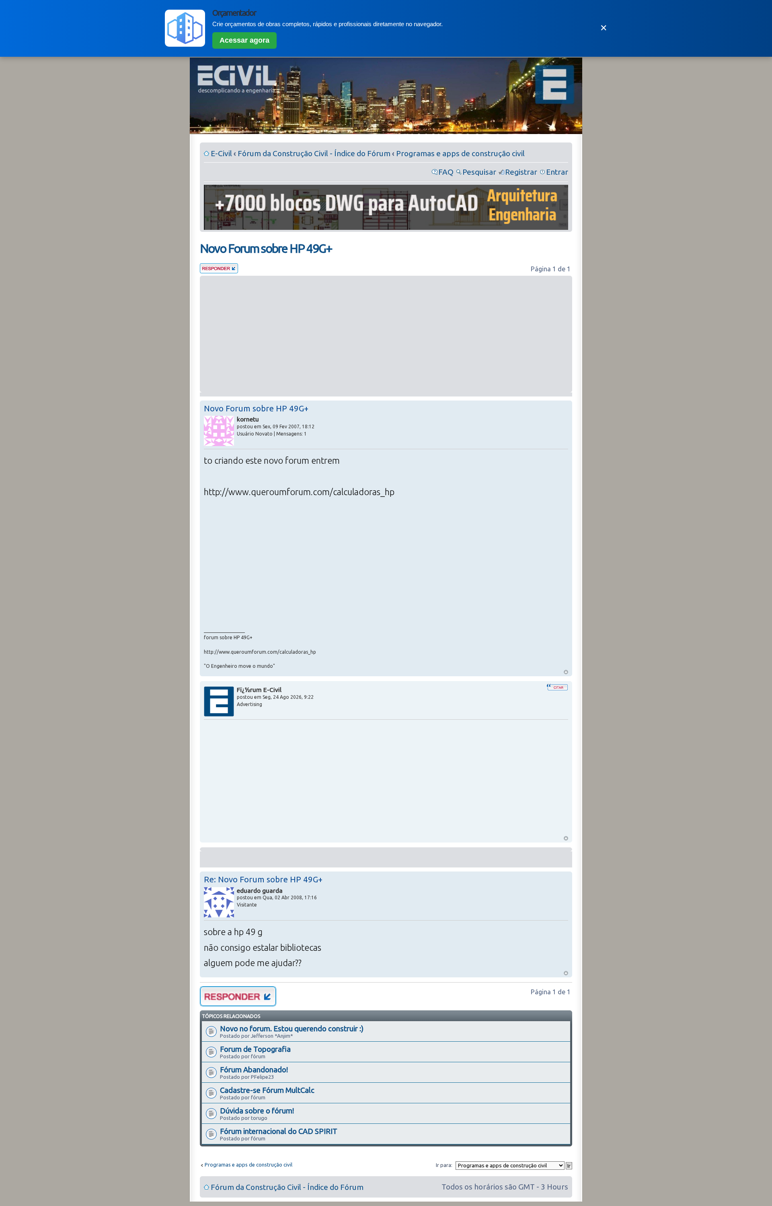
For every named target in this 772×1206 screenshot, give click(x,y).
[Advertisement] (386, 334)
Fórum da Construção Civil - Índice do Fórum (314, 153)
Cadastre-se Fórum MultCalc (267, 1090)
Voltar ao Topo (566, 672)
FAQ (446, 171)
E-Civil (221, 153)
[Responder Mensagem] (219, 270)
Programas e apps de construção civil (460, 153)
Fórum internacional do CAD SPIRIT (278, 1131)
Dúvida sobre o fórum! (257, 1111)
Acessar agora (244, 40)
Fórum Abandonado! (254, 1070)
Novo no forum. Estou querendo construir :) (291, 1028)
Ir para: (444, 1165)
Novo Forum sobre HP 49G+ (266, 248)
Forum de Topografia (255, 1049)
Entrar (557, 171)
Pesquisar (479, 171)
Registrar (521, 171)
